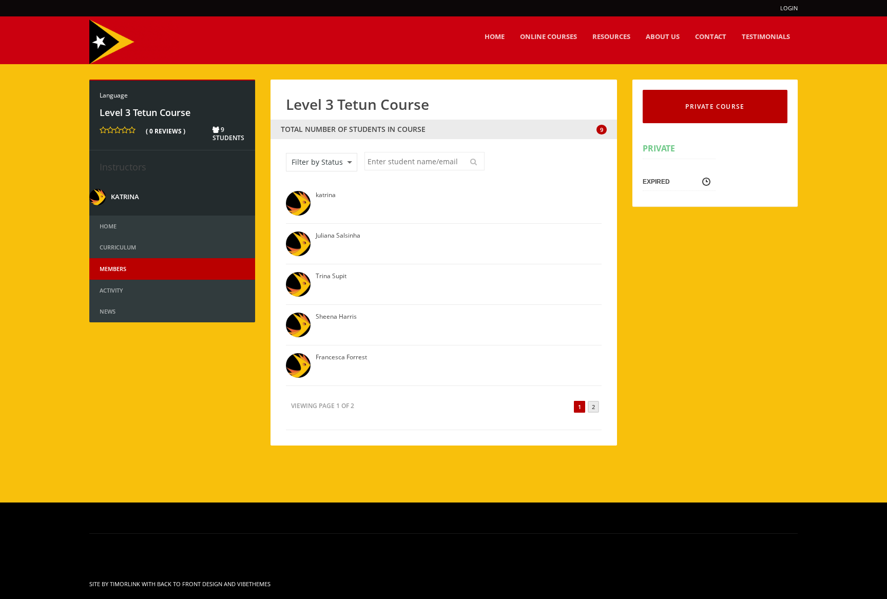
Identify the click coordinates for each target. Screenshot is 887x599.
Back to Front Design (189, 584)
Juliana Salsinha (338, 235)
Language (114, 95)
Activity (111, 290)
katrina (125, 196)
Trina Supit (331, 276)
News (107, 311)
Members (113, 269)
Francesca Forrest (341, 357)
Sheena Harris (336, 316)
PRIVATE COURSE (714, 106)
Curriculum (118, 247)
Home (108, 226)
